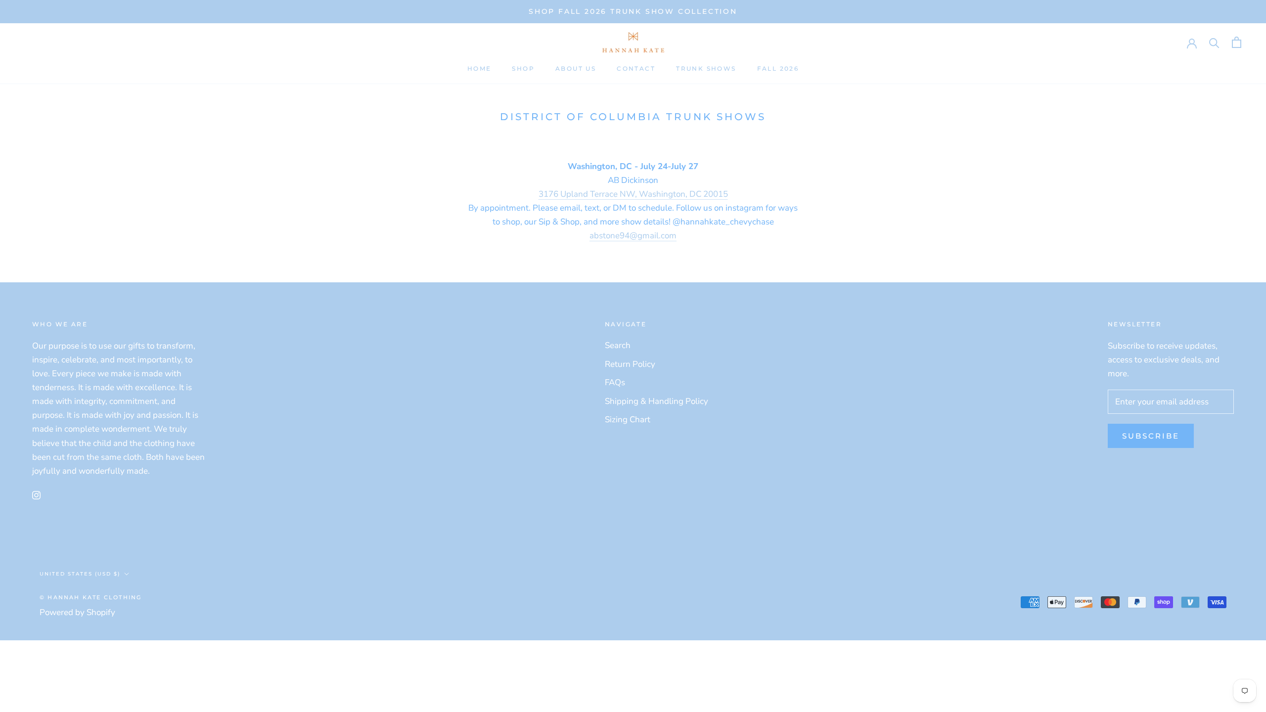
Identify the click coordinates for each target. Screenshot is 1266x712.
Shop (523, 68)
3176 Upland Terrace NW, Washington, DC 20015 (633, 194)
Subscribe (1150, 436)
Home (479, 68)
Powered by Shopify (77, 612)
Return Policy (630, 364)
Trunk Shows (706, 68)
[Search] (1214, 42)
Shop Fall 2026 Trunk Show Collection (633, 11)
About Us (575, 68)
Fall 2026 (778, 68)
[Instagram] (36, 495)
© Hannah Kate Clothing (90, 597)
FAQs (615, 382)
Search (618, 345)
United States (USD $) (80, 574)
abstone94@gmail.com (633, 235)
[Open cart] (1236, 42)
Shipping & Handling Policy (656, 401)
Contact (636, 68)
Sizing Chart (627, 419)
